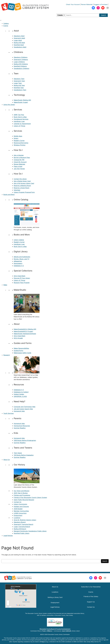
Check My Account (20, 162)
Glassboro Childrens (20, 57)
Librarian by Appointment (22, 124)
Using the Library (9, 104)
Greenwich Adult (19, 38)
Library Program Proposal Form (24, 192)
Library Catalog (19, 240)
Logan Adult (18, 40)
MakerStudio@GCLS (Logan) (23, 331)
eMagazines (18, 261)
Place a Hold (18, 166)
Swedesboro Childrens (21, 68)
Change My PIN (19, 160)
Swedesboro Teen (20, 90)
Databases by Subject (21, 392)
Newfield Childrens (20, 66)
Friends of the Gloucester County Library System (30, 497)
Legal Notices (8, 535)
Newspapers (18, 263)
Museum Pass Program (22, 282)
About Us (6, 459)
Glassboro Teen (19, 79)
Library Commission (20, 504)
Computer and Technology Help (24, 407)
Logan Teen (18, 83)
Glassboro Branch (20, 522)
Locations (17, 518)
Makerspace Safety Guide (22, 353)
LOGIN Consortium (20, 513)
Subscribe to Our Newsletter (91, 587)
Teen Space (18, 453)
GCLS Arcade (18, 338)
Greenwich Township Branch (23, 524)
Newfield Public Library (21, 533)
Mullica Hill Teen (19, 85)
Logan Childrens (19, 62)
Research (6, 355)
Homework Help (19, 411)
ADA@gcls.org (44, 641)
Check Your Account (73, 4)
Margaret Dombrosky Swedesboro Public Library (30, 531)
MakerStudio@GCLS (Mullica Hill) (25, 329)
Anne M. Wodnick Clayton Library (25, 520)
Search (103, 15)
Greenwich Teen (19, 81)
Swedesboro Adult (20, 47)
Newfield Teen (19, 88)
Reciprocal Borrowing (21, 143)
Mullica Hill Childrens (21, 64)
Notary (16, 138)
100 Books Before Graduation (24, 455)
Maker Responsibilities (21, 348)
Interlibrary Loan (19, 121)
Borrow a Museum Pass (22, 157)
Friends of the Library (91, 596)
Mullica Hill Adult (19, 42)
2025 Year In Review (21, 493)
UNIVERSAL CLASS (20, 396)
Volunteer (17, 190)
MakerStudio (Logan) (21, 102)
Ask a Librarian (19, 155)
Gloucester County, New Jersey (64, 615)
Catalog (6, 23)
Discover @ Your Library (22, 278)
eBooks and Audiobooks (22, 257)
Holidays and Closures (21, 506)
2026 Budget (18, 509)
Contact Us (17, 502)
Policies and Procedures (22, 495)
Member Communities (21, 511)
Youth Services (8, 413)
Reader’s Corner (19, 140)
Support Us (91, 602)
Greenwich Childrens (21, 59)
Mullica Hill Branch (20, 529)
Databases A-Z (19, 266)
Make (5, 285)
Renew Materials (86, 4)
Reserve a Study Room (21, 188)
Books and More (9, 194)
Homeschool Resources (22, 426)
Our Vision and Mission (21, 491)
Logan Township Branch (22, 526)
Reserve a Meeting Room (22, 185)
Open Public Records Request (24, 500)
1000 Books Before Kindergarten (25, 440)
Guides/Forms (18, 350)
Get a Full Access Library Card (24, 183)
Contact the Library (20, 179)
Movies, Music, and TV (21, 259)
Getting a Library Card (55, 597)
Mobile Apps (18, 136)
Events (5, 26)
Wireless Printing (19, 145)
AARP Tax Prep (19, 115)
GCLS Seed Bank (19, 276)
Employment (18, 515)
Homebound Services (21, 119)
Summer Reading (19, 428)
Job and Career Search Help (23, 409)
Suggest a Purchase (100, 4)
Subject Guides (19, 394)
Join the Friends (19, 169)
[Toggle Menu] (0, 20)
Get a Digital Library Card (22, 181)
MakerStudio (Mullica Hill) (22, 100)
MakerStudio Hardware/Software (25, 334)
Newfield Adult (19, 45)
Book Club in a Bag (20, 117)
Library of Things (19, 126)
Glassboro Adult (19, 36)
